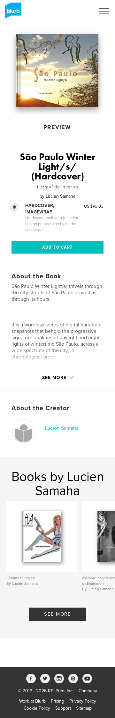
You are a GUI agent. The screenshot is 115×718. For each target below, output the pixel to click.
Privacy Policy (82, 701)
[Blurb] (12, 13)
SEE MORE (57, 614)
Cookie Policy (37, 708)
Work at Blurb (32, 701)
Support (63, 708)
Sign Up (79, 11)
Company (88, 691)
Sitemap (84, 708)
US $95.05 (93, 206)
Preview (57, 127)
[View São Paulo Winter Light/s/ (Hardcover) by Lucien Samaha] (57, 70)
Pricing (57, 701)
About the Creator (40, 408)
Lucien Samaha (62, 428)
